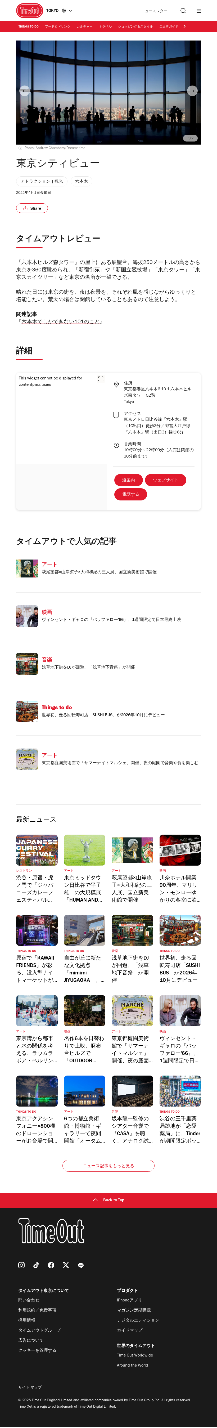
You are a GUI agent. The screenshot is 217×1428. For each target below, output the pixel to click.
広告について (31, 1341)
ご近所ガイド (168, 27)
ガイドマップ (129, 1331)
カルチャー (85, 27)
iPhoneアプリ (129, 1301)
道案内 (128, 480)
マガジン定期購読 (134, 1311)
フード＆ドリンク (57, 27)
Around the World (132, 1366)
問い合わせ (28, 1301)
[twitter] (66, 1265)
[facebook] (51, 1265)
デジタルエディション (138, 1321)
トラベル (105, 27)
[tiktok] (36, 1265)
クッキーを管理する (37, 1351)
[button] (101, 379)
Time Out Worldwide (135, 1356)
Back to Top (113, 1200)
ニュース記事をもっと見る (108, 1166)
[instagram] (21, 1265)
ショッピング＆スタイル (135, 27)
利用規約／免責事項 (37, 1311)
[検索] (182, 10)
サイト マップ (30, 1388)
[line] (81, 1265)
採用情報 (26, 1321)
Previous (24, 91)
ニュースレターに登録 (154, 11)
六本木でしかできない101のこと (60, 322)
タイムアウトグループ (39, 1331)
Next (192, 91)
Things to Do (29, 27)
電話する (130, 495)
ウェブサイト (165, 480)
